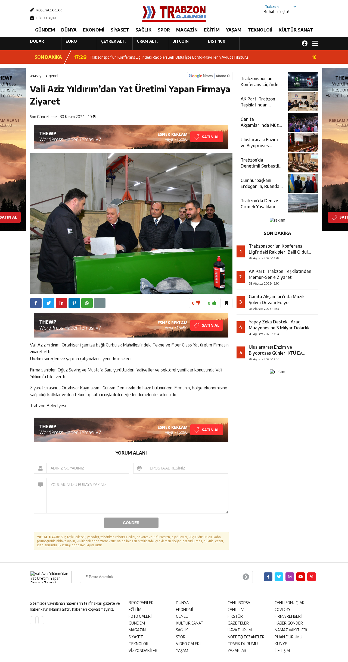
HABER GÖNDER (289, 623)
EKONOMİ (93, 30)
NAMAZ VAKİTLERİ (291, 630)
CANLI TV (236, 609)
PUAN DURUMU (288, 637)
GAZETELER (238, 623)
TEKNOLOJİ (260, 30)
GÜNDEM (45, 30)
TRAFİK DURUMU (243, 643)
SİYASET (120, 30)
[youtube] (300, 576)
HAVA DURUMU (241, 630)
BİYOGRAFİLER (141, 602)
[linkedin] (61, 303)
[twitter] (49, 303)
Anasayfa (37, 75)
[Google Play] (37, 620)
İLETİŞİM (282, 650)
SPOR (164, 30)
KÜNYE (281, 643)
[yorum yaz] (100, 303)
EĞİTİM (212, 30)
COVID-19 (283, 609)
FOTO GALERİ (140, 616)
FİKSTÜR (235, 616)
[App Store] (31, 620)
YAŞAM (233, 30)
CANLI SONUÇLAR (289, 602)
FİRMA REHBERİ (288, 616)
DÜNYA (69, 30)
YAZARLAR (237, 650)
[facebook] (36, 303)
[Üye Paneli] (304, 43)
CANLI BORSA (239, 602)
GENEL (53, 75)
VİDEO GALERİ (188, 643)
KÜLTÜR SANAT (296, 30)
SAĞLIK (143, 30)
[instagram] (289, 576)
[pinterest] (74, 303)
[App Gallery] (42, 620)
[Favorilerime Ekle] (226, 303)
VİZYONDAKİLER (143, 650)
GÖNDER (131, 523)
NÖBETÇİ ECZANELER (246, 637)
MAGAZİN (187, 30)
